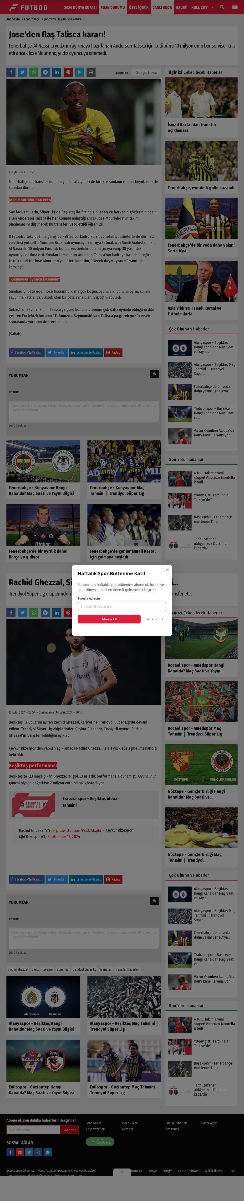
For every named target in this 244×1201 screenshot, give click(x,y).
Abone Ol (109, 619)
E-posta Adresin (89, 598)
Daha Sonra (154, 619)
